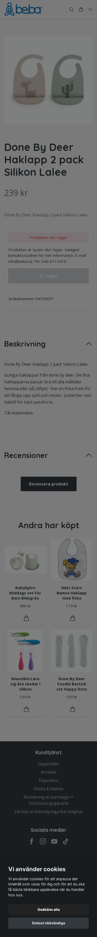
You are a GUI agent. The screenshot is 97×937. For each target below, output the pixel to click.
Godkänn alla (49, 909)
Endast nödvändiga (48, 923)
